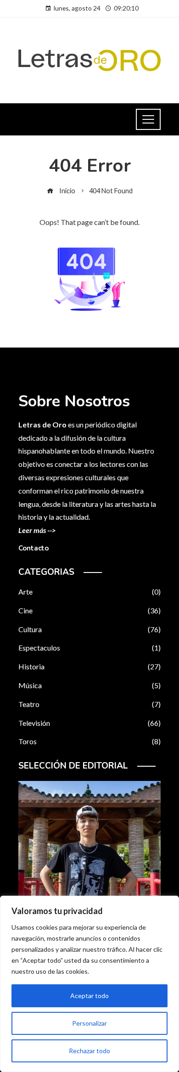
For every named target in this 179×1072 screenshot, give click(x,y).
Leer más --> (37, 530)
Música (89, 685)
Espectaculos (89, 647)
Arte (89, 591)
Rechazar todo (89, 1051)
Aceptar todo (89, 995)
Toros (89, 741)
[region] (89, 984)
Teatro (89, 704)
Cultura (89, 629)
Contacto (33, 548)
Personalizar (89, 1023)
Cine (89, 610)
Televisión (89, 722)
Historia (89, 666)
